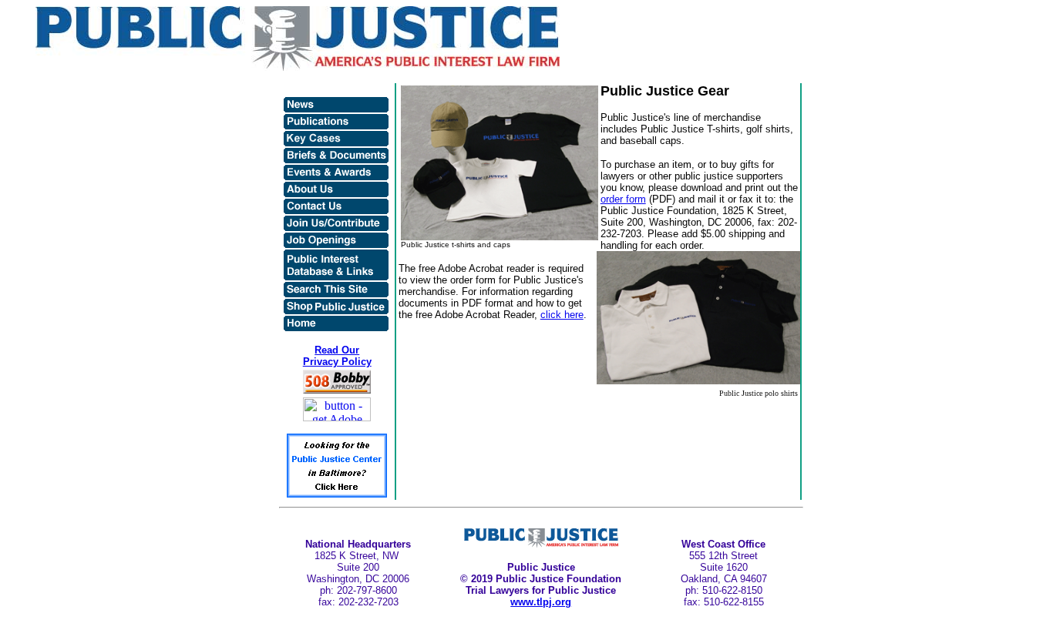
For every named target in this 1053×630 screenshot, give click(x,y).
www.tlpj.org (540, 602)
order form (623, 199)
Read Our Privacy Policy (337, 355)
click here (562, 314)
